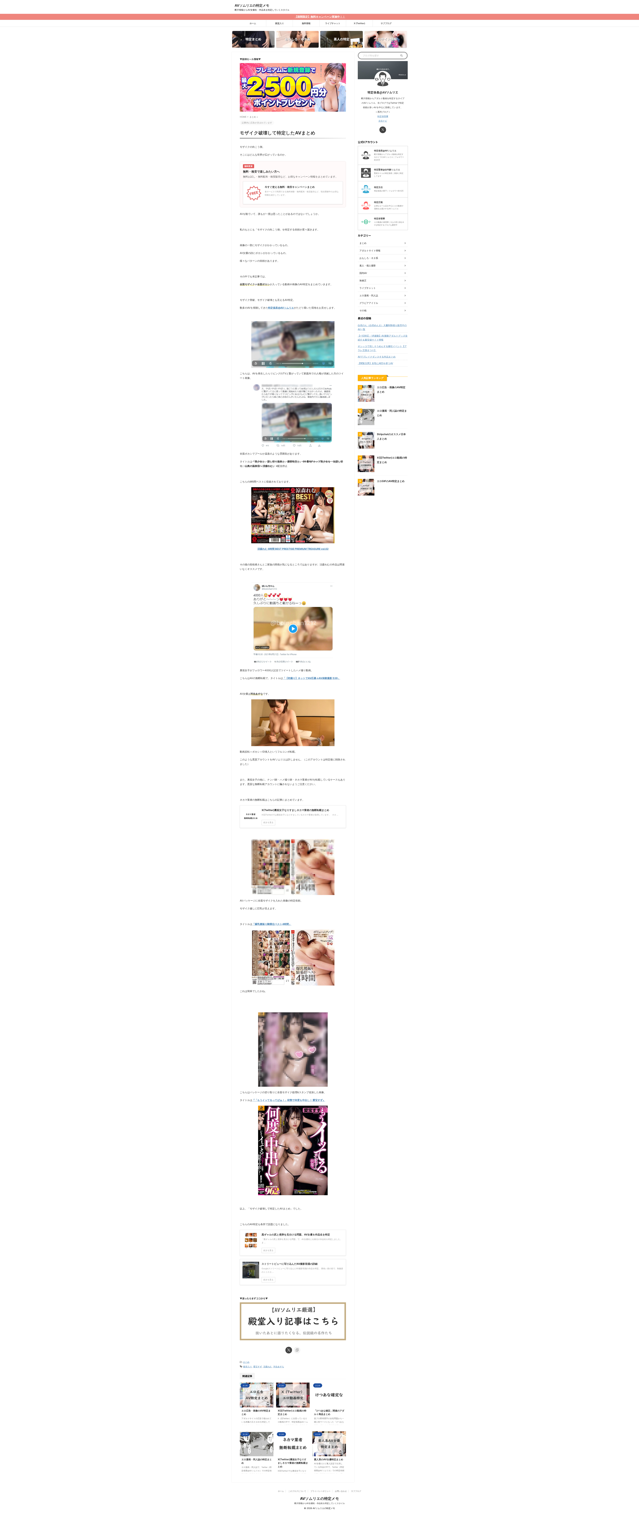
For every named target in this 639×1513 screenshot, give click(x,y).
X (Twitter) (359, 23)
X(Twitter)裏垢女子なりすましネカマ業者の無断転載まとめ (293, 1463)
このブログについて (297, 1491)
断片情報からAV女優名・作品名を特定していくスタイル (319, 1503)
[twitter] (288, 1350)
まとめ (246, 1362)
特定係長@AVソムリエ (281, 307)
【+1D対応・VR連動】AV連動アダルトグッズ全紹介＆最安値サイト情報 (383, 337)
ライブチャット (332, 23)
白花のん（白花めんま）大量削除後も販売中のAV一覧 (382, 327)
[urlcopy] (297, 1350)
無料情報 (306, 23)
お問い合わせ (341, 1491)
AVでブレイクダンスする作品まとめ (377, 356)
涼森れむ (267, 1366)
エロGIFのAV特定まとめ (391, 481)
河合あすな (278, 1366)
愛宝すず (257, 1366)
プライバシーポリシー (320, 1491)
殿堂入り (279, 23)
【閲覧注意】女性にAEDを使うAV (375, 363)
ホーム (253, 23)
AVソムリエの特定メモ (252, 5)
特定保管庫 (382, 116)
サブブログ (386, 23)
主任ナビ (382, 121)
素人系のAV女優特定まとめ (328, 1459)
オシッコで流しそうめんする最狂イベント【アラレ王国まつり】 (382, 348)
